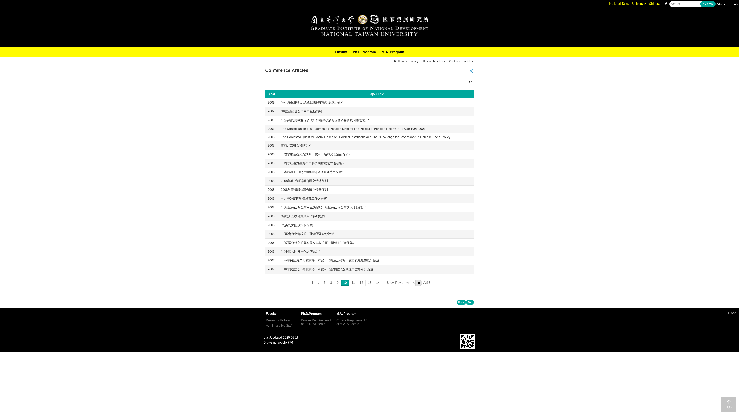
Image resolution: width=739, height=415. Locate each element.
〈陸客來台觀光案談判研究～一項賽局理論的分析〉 (316, 154)
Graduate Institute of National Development (369, 25)
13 (369, 282)
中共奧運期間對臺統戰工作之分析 (304, 198)
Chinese (654, 3)
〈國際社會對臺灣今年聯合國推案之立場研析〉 (313, 163)
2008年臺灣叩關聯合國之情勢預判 (304, 181)
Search (708, 4)
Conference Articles (461, 61)
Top (470, 302)
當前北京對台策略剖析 (296, 145)
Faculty (341, 52)
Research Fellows (434, 61)
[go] (418, 283)
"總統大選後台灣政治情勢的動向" (303, 216)
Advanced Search (727, 4)
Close (732, 313)
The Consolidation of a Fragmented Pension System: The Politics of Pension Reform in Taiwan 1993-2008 (353, 128)
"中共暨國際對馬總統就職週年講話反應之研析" (313, 102)
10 (345, 282)
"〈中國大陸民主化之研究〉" (300, 251)
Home (401, 61)
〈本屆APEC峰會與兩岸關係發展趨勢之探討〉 (313, 172)
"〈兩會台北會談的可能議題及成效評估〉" (310, 234)
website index (470, 82)
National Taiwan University (627, 3)
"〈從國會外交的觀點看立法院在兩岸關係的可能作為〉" (319, 242)
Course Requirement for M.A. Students (351, 322)
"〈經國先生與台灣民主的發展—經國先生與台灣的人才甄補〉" (323, 207)
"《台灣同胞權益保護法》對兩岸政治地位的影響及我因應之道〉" (325, 120)
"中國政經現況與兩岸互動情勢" (302, 111)
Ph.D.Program (364, 52)
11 (353, 282)
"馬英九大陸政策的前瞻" (297, 225)
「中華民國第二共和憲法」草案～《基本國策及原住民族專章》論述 (327, 269)
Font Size (666, 4)
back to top (728, 404)
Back (461, 302)
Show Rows (395, 282)
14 (378, 282)
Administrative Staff (279, 325)
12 (361, 282)
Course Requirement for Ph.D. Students (316, 322)
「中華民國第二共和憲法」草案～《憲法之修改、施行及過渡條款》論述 (330, 260)
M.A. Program (393, 52)
